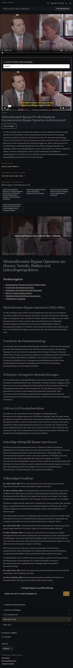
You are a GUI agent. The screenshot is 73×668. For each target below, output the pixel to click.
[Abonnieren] (66, 593)
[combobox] (36, 9)
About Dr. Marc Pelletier (11, 166)
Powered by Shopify (8, 664)
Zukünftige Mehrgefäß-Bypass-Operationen (22, 296)
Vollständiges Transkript (15, 299)
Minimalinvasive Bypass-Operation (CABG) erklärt (25, 285)
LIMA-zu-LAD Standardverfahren (18, 293)
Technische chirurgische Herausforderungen (23, 290)
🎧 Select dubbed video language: (18, 62)
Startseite (4, 112)
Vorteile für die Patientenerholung (19, 287)
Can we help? (9, 126)
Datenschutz (6, 658)
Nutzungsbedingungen (9, 661)
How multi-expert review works (13, 176)
